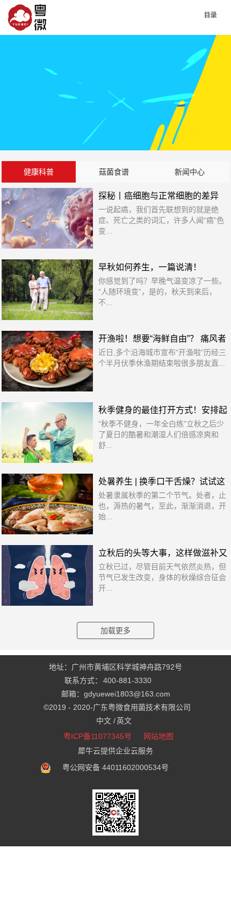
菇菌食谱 (114, 172)
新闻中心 (190, 172)
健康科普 (39, 172)
